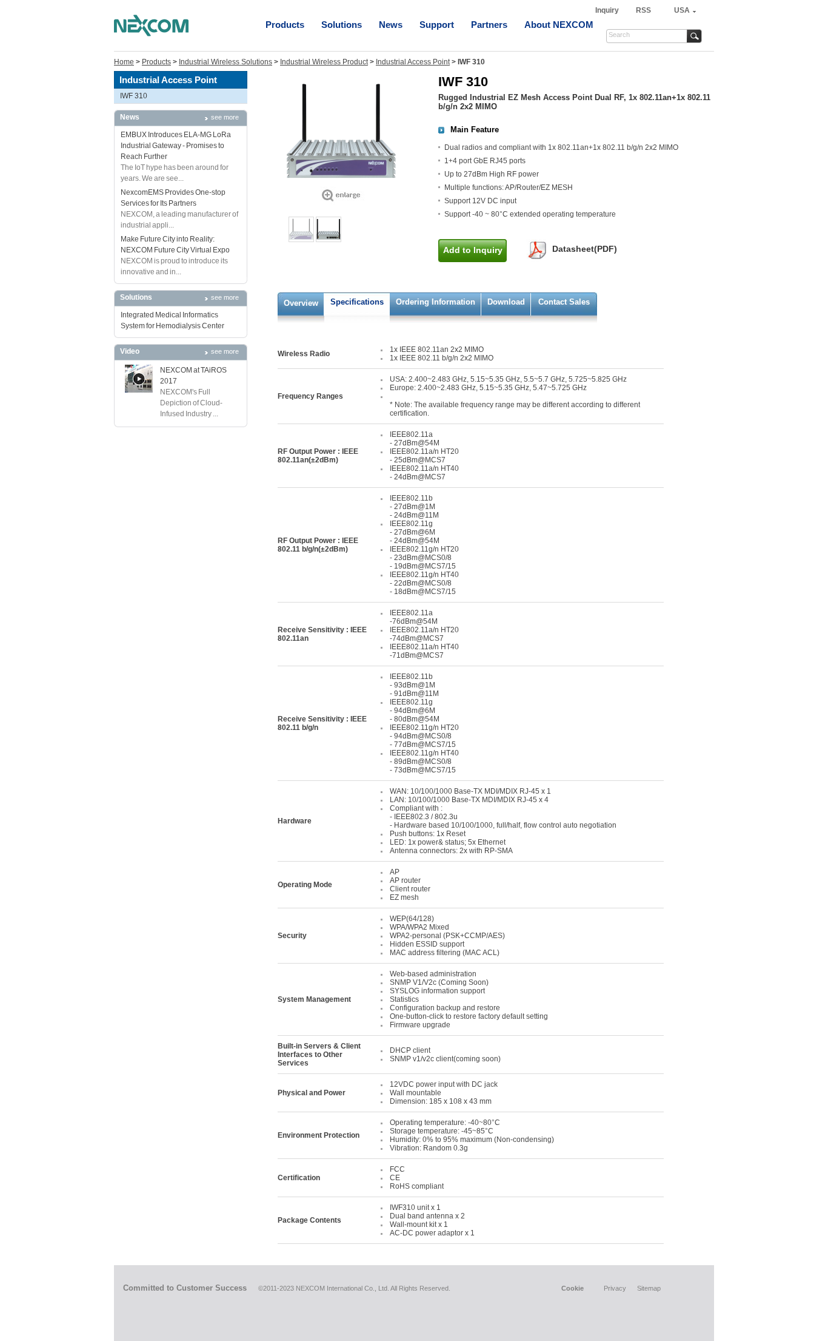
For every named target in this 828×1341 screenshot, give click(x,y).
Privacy (615, 1288)
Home (124, 62)
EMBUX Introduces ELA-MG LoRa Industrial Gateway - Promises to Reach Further (176, 145)
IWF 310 (133, 96)
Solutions (341, 24)
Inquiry (608, 10)
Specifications (357, 301)
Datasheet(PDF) (584, 249)
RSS (643, 10)
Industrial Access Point (413, 62)
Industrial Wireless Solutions (225, 62)
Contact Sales (564, 301)
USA (682, 10)
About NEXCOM (558, 24)
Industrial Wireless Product (324, 62)
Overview (301, 303)
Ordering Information (435, 301)
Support (436, 24)
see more (225, 117)
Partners (489, 24)
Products (284, 24)
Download (506, 301)
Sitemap (649, 1288)
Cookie (572, 1288)
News (390, 24)
